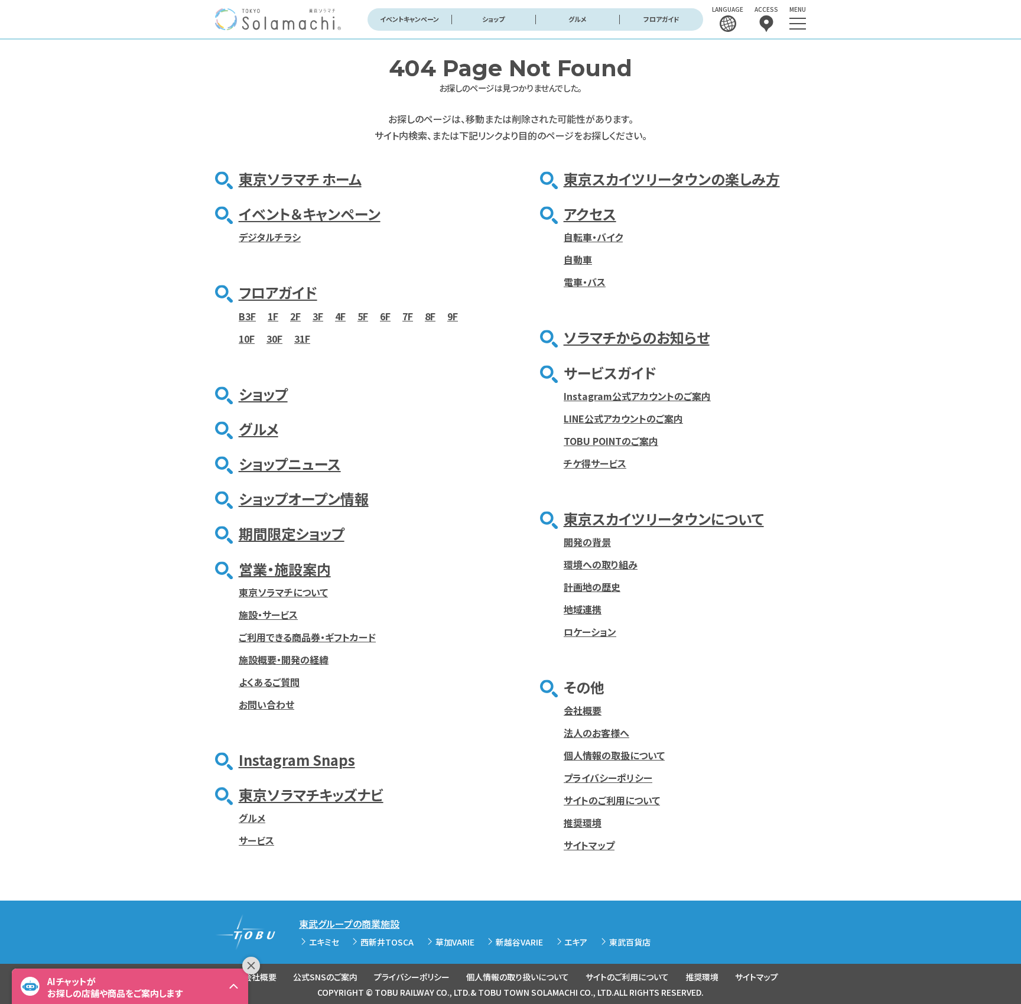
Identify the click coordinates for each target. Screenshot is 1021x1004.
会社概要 (582, 710)
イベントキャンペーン (409, 19)
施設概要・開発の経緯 (284, 659)
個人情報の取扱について (614, 755)
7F (407, 316)
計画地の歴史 (592, 587)
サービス (256, 840)
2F (295, 316)
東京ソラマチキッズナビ (311, 794)
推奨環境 (582, 822)
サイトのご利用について (612, 800)
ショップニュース (290, 463)
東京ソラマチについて (283, 592)
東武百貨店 (630, 942)
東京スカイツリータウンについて (664, 518)
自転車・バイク (593, 237)
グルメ (577, 19)
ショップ (493, 19)
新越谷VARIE (519, 942)
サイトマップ (589, 845)
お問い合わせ (266, 704)
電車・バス (585, 282)
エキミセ (324, 942)
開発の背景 (587, 542)
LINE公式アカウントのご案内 (623, 418)
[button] (130, 986)
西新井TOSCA (387, 942)
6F (385, 316)
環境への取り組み (601, 564)
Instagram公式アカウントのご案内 (637, 396)
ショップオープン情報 (304, 498)
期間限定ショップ (291, 533)
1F (273, 316)
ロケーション (590, 632)
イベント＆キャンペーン (310, 213)
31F (302, 339)
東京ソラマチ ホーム (300, 179)
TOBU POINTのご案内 (611, 441)
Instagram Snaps (297, 759)
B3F (247, 316)
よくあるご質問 (269, 682)
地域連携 (582, 609)
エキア (575, 942)
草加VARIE (454, 942)
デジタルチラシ (270, 237)
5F (362, 316)
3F (318, 316)
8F (430, 316)
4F (340, 316)
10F (247, 339)
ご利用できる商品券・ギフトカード (307, 637)
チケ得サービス (595, 463)
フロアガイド (661, 19)
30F (274, 339)
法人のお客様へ (596, 733)
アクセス (590, 213)
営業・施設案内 (285, 569)
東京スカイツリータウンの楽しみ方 (672, 179)
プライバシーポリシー (608, 778)
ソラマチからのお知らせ (637, 337)
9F (452, 316)
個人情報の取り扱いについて (517, 977)
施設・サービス (268, 614)
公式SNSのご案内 (325, 977)
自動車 (578, 259)
